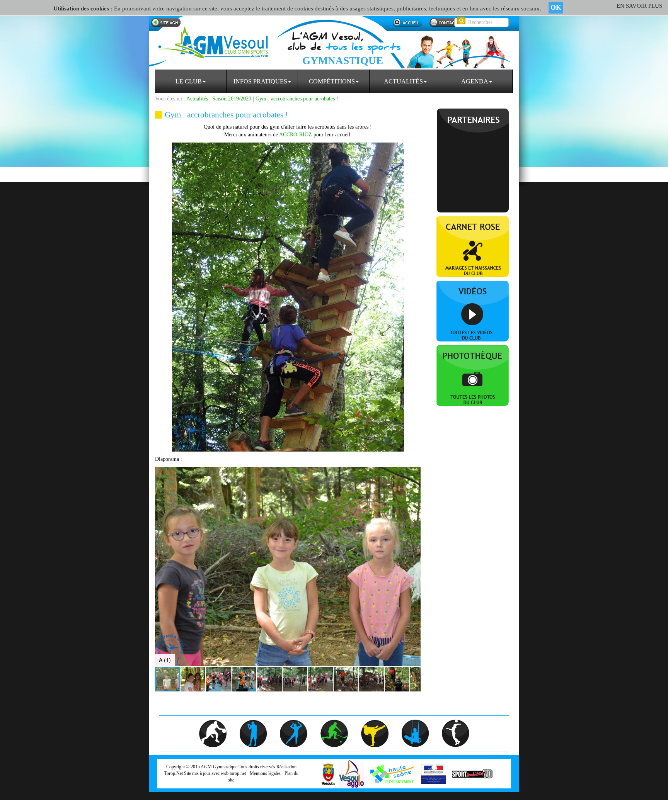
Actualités (403, 81)
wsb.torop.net (233, 773)
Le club (189, 81)
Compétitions (332, 81)
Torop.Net (173, 773)
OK (555, 7)
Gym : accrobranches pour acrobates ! (297, 99)
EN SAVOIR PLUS (639, 6)
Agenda (474, 81)
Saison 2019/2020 (231, 99)
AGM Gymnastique (219, 766)
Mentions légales (265, 773)
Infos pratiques (260, 81)
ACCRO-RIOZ (295, 135)
